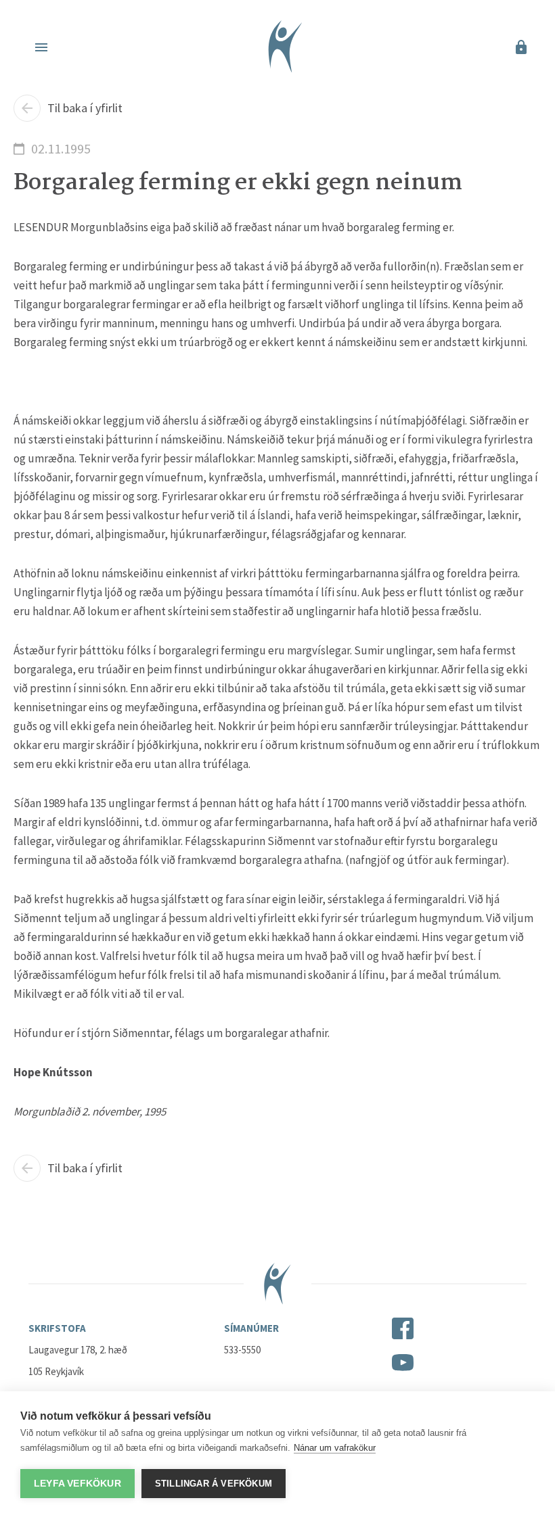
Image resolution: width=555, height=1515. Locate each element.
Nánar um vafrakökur (335, 1448)
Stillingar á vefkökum (213, 1483)
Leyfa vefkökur (77, 1483)
